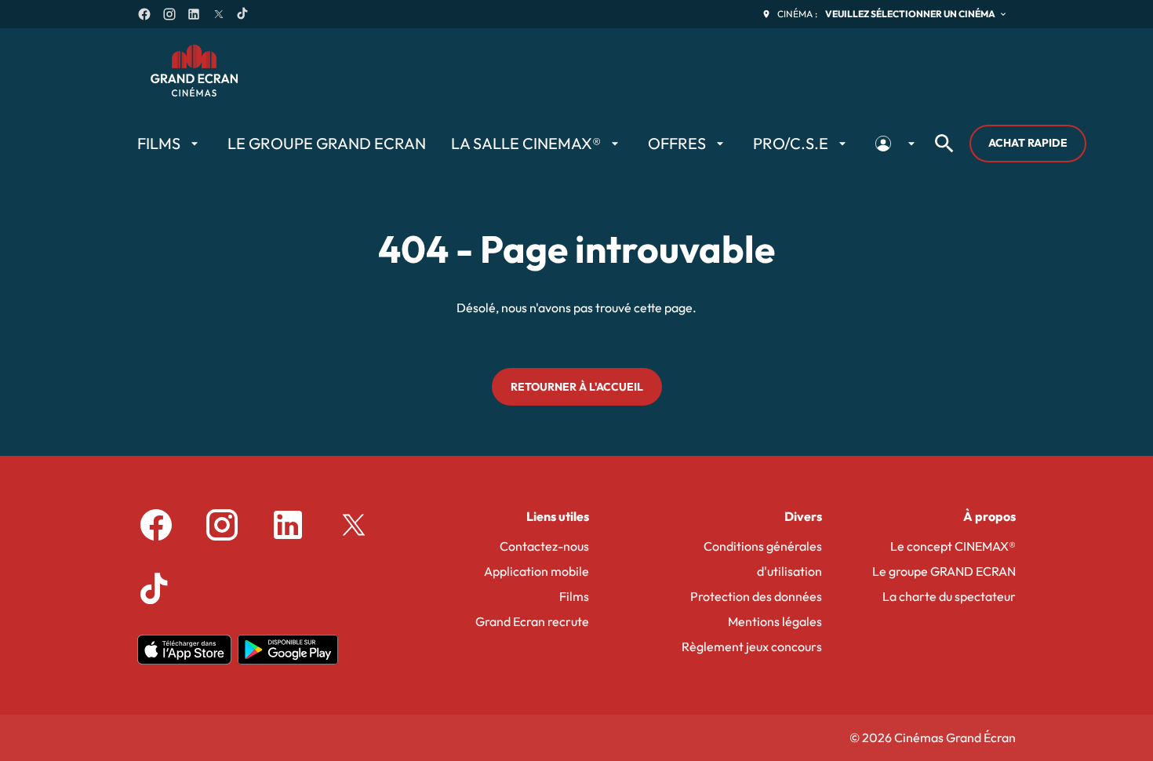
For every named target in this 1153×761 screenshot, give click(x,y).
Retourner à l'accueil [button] (577, 387)
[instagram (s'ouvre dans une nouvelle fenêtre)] (169, 14)
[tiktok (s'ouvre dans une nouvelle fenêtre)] (243, 14)
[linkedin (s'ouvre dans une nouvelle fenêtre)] (194, 14)
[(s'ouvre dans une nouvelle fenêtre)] (184, 650)
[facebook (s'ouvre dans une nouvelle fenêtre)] (144, 14)
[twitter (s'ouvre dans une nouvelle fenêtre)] (219, 14)
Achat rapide (1028, 143)
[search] (944, 143)
